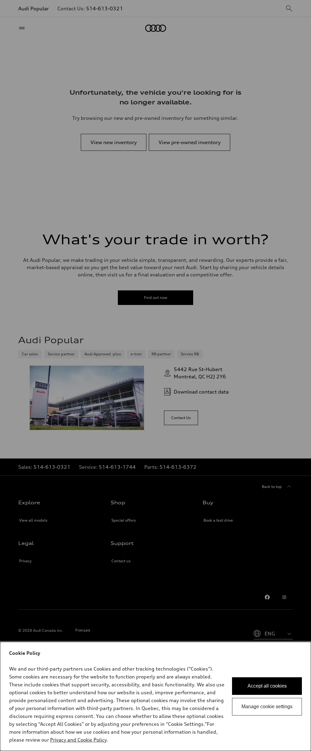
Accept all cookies (267, 685)
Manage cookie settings (266, 706)
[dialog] (155, 696)
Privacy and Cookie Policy (78, 740)
